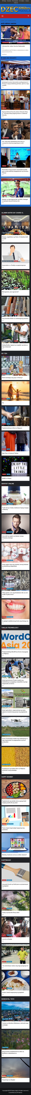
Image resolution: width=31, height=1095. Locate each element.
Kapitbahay (9, 880)
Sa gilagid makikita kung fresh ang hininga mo (15, 621)
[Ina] (15, 391)
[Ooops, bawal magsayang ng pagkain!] (15, 980)
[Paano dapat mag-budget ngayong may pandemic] (15, 816)
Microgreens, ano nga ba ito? (10, 292)
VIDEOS (16, 2)
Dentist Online (10, 503)
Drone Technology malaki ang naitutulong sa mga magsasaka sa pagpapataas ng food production (15, 740)
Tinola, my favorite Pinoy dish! (10, 912)
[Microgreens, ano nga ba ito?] (15, 280)
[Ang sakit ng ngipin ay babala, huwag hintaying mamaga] (15, 524)
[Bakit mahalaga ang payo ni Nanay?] (15, 366)
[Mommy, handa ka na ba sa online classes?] (15, 843)
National (4, 78)
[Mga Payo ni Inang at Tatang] (15, 441)
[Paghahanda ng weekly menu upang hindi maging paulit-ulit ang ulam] (15, 789)
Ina (3, 402)
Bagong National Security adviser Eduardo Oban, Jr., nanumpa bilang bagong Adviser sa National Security (15, 113)
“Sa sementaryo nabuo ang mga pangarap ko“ (15, 965)
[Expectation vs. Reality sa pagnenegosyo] (15, 253)
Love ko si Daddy (7, 939)
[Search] (28, 16)
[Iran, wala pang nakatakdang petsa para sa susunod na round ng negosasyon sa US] (15, 130)
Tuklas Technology (11, 647)
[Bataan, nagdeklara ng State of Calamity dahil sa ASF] (15, 225)
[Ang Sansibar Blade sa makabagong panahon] (15, 307)
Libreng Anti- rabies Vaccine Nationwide (13, 46)
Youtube (9, 0)
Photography (15, 0)
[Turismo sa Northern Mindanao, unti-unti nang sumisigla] (15, 1011)
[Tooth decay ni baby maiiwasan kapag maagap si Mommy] (15, 496)
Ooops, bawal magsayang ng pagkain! (13, 992)
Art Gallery (21, 0)
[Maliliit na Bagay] (15, 466)
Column (27, 0)
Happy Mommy (10, 796)
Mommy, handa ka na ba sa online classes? (14, 854)
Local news (16, 232)
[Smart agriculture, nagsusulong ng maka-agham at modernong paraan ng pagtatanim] (15, 698)
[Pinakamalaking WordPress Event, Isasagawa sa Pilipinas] (15, 640)
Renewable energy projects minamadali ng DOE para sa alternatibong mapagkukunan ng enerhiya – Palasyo (15, 171)
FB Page (4, 0)
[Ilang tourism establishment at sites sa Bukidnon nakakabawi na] (15, 1040)
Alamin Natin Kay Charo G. (8, 232)
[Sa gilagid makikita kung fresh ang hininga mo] (15, 609)
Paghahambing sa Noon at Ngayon (12, 428)
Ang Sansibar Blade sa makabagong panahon (15, 318)
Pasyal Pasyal (5, 1019)
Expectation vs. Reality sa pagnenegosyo (14, 265)
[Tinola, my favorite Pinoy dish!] (15, 901)
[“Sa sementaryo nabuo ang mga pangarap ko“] (15, 954)
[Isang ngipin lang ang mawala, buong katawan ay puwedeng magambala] (15, 553)
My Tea (8, 373)
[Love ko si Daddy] (15, 927)
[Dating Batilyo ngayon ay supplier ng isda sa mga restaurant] (15, 333)
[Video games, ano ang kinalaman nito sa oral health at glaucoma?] (15, 581)
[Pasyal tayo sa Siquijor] (15, 1068)
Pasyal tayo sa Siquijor (8, 1080)
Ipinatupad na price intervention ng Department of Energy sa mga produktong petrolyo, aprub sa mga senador (15, 83)
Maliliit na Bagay (6, 478)
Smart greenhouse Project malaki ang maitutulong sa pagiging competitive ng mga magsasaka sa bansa (14, 682)
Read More (4, 54)
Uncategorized (5, 42)
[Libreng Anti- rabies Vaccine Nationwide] (15, 34)
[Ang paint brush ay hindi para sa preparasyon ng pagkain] (15, 872)
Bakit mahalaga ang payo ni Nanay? (12, 377)
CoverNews (12, 1092)
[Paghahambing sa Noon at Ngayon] (15, 416)
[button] (2, 16)
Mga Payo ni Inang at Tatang (10, 453)
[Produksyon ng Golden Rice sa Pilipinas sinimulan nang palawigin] (15, 757)
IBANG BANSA (5, 137)
